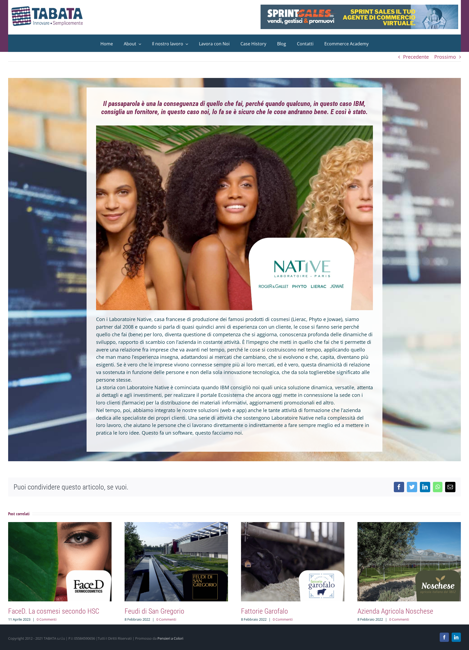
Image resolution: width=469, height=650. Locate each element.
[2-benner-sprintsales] (359, 7)
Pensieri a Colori (170, 638)
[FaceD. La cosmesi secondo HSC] (60, 525)
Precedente (416, 57)
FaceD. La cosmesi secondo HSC (53, 611)
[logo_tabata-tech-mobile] (47, 8)
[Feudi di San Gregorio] (176, 525)
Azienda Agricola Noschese (395, 611)
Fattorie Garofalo (264, 611)
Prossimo (445, 57)
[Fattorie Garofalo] (292, 525)
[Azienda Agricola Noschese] (409, 525)
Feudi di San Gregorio (154, 611)
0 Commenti (46, 619)
